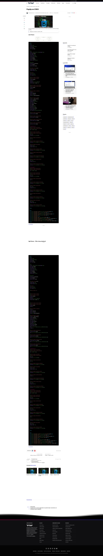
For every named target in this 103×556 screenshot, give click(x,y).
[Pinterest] (24, 20)
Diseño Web (33, 6)
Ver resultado (31, 224)
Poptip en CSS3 (33, 9)
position (65, 127)
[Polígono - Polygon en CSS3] (55, 471)
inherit (73, 125)
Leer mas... (32, 534)
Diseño (68, 120)
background (65, 125)
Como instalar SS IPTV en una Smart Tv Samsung (72, 50)
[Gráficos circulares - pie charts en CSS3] (43, 471)
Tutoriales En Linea (68, 93)
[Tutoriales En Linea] (31, 3)
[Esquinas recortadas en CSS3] (32, 471)
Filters (73, 118)
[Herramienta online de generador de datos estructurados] (69, 85)
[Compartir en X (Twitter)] (73, 13)
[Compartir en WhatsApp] (24, 26)
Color (69, 125)
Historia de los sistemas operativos (71, 58)
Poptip (72, 127)
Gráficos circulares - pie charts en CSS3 (36, 455)
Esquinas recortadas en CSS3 (31, 474)
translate (69, 127)
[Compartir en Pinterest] (74, 13)
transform (65, 118)
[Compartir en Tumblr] (24, 24)
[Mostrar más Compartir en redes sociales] (75, 13)
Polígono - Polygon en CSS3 (49, 455)
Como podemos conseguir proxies (71, 54)
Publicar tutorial (42, 528)
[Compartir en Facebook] (71, 13)
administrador (68, 77)
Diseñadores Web (66, 122)
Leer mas (43, 462)
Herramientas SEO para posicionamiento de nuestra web (71, 74)
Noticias (65, 120)
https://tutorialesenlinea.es (34, 461)
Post (71, 120)
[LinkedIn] (24, 22)
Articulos (69, 118)
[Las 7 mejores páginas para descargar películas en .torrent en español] (69, 101)
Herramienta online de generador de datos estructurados (70, 90)
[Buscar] (74, 3)
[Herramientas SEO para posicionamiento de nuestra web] (69, 69)
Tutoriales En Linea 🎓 (29, 6)
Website (71, 122)
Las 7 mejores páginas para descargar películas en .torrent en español (71, 106)
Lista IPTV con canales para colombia (72, 46)
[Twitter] (24, 18)
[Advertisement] (44, 231)
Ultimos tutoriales (42, 526)
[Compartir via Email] (24, 28)
